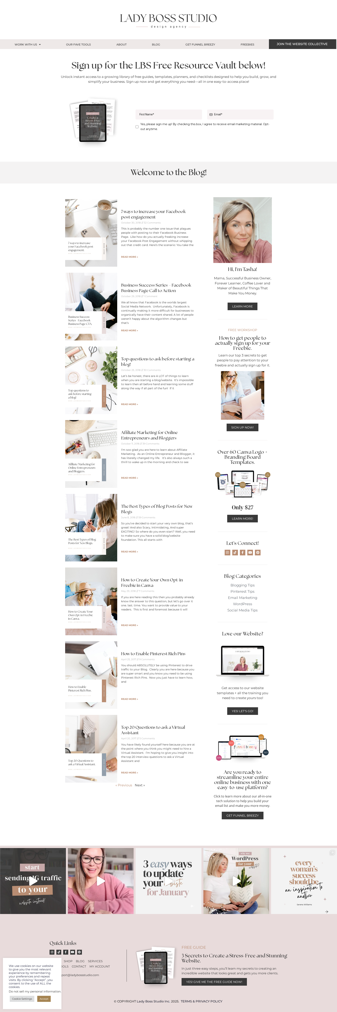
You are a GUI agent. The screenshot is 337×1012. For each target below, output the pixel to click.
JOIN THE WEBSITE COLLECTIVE (302, 44)
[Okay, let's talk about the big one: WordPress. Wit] (236, 881)
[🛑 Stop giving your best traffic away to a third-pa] (33, 881)
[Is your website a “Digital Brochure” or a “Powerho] (101, 881)
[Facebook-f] (243, 552)
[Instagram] (227, 552)
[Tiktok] (235, 552)
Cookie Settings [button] (22, 998)
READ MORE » (129, 256)
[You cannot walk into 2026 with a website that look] (168, 881)
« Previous (123, 785)
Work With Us (26, 44)
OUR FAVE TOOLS (78, 44)
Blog (156, 44)
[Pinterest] (258, 552)
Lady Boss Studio (150, 1001)
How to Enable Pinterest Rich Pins (153, 654)
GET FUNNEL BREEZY (200, 44)
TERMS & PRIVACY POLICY (201, 1001)
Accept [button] (44, 998)
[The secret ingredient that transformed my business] (304, 881)
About (121, 44)
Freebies (247, 44)
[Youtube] (250, 552)
